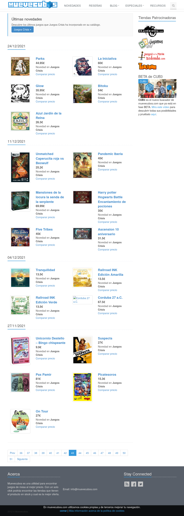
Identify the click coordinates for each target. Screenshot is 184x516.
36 (21, 453)
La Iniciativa (107, 58)
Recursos (158, 5)
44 (80, 453)
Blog (113, 5)
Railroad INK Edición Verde (46, 299)
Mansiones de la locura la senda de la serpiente (50, 197)
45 (87, 453)
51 (11, 459)
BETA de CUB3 (150, 76)
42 (65, 453)
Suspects (105, 338)
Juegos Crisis (22, 29)
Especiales (133, 5)
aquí (153, 114)
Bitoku (103, 85)
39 (43, 453)
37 (28, 453)
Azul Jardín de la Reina (48, 115)
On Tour (42, 411)
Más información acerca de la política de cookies (96, 510)
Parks (40, 58)
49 (116, 453)
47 (102, 453)
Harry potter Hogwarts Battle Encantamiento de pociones (112, 199)
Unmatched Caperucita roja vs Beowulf (50, 158)
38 (35, 453)
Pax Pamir (43, 374)
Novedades (72, 5)
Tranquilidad (45, 270)
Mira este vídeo (160, 107)
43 (72, 453)
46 (94, 453)
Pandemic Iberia (110, 153)
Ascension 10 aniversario (108, 231)
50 (124, 453)
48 (109, 453)
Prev (12, 453)
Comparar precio (45, 74)
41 (57, 453)
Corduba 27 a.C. (110, 297)
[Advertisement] (157, 173)
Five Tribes (44, 229)
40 (50, 453)
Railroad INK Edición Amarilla (110, 272)
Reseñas (95, 5)
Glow (40, 85)
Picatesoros (107, 374)
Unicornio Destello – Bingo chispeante (50, 340)
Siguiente (22, 459)
